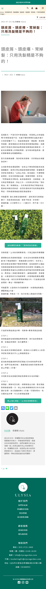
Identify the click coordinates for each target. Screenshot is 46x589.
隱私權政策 (23, 534)
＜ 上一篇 (4, 468)
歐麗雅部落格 (23, 509)
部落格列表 (8, 12)
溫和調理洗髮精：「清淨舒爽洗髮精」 (23, 245)
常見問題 (23, 513)
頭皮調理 (16, 12)
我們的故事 (23, 505)
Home (2, 12)
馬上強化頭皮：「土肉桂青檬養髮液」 (23, 401)
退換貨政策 (23, 530)
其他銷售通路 (23, 517)
